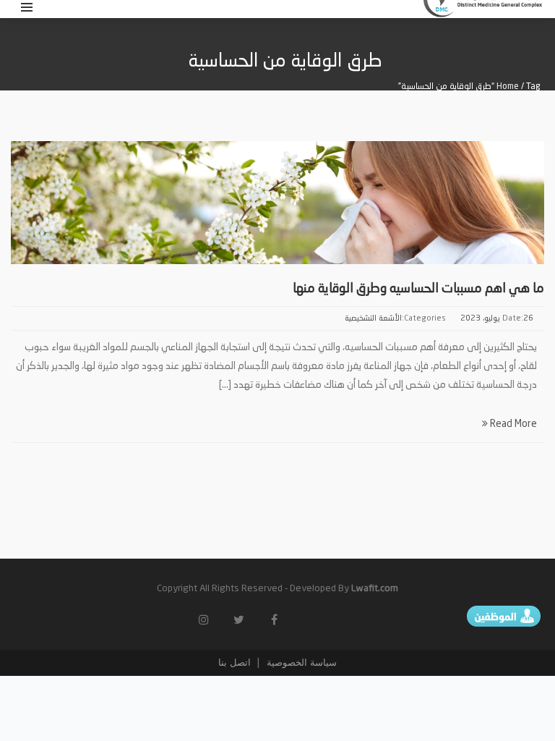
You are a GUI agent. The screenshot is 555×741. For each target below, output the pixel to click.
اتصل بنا (234, 662)
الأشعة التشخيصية (373, 319)
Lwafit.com (374, 588)
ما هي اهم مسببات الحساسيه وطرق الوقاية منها (418, 288)
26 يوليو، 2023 (496, 319)
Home (507, 86)
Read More (512, 424)
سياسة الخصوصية (300, 662)
